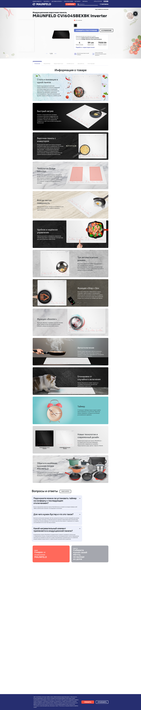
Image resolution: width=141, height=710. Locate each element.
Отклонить (102, 702)
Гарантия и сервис (68, 1)
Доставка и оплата (56, 1)
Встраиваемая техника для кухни (44, 9)
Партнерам (77, 1)
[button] (55, 53)
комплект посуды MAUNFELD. (54, 474)
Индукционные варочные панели (67, 9)
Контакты (85, 1)
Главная (34, 9)
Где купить (46, 1)
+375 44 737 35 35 (98, 1)
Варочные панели (56, 9)
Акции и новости (37, 1)
